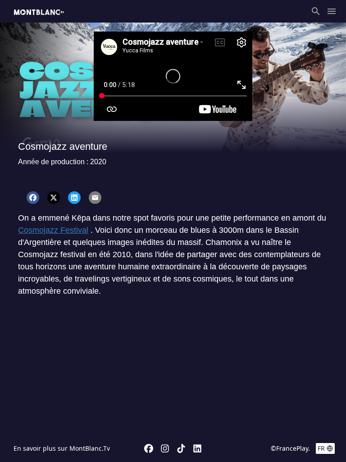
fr (321, 448)
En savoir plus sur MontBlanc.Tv (62, 448)
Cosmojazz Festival (53, 230)
